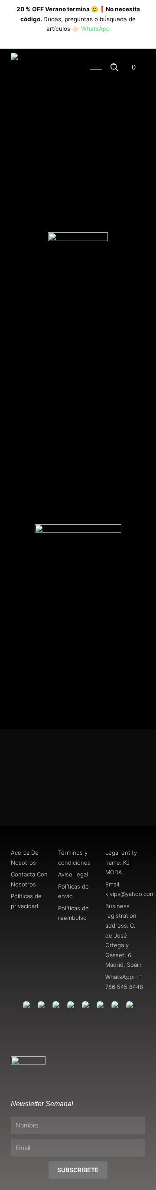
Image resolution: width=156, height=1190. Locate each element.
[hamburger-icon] (96, 67)
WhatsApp (95, 28)
